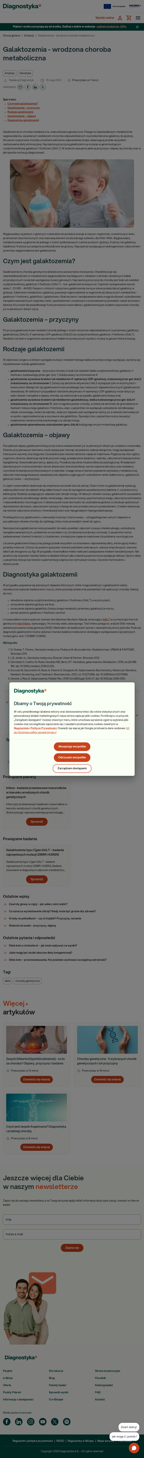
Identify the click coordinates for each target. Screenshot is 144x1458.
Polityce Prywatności (44, 728)
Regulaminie (21, 728)
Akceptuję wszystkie (72, 746)
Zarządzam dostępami (72, 768)
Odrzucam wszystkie (72, 757)
